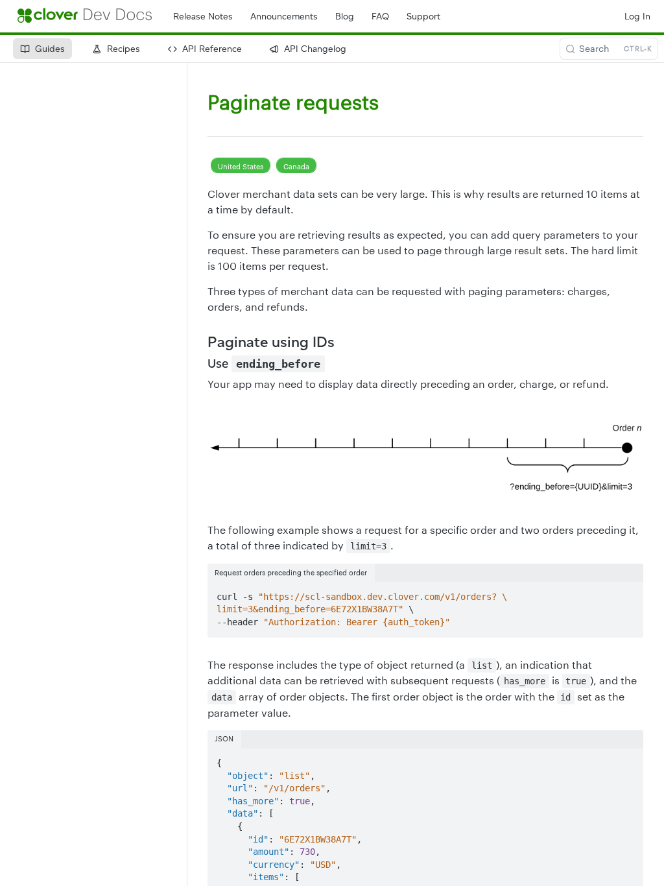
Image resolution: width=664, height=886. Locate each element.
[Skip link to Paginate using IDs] (198, 341)
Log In (637, 16)
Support (423, 16)
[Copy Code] (627, 592)
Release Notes (203, 16)
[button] (425, 457)
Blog (344, 16)
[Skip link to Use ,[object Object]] (198, 364)
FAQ (380, 16)
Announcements (284, 16)
